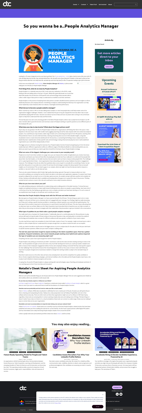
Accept (97, 406)
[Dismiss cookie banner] (102, 395)
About (110, 4)
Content (83, 4)
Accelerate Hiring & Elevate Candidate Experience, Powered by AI (116, 355)
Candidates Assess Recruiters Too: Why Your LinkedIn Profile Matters (71, 355)
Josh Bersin (22, 283)
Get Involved (102, 4)
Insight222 (41, 283)
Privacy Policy (58, 403)
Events (75, 4)
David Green (31, 283)
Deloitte (61, 83)
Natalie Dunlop (38, 83)
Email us (59, 313)
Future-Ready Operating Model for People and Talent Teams (25, 355)
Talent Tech (93, 4)
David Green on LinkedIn (29, 306)
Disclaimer (31, 409)
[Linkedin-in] (117, 394)
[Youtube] (120, 394)
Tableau (25, 291)
